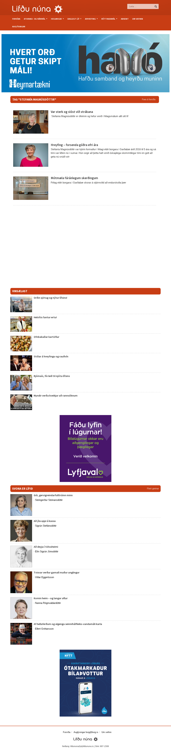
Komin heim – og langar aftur (51, 598)
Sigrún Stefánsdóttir (45, 525)
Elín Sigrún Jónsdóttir (46, 551)
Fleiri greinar (153, 488)
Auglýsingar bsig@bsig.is (86, 732)
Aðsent (125, 18)
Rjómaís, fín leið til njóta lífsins (52, 376)
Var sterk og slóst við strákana (72, 112)
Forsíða (16, 18)
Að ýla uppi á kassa (45, 521)
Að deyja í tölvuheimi (46, 546)
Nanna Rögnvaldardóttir (48, 603)
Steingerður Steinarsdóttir (49, 499)
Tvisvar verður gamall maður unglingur (56, 572)
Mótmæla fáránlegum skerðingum (74, 178)
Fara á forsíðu (148, 99)
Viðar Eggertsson (44, 577)
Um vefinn (137, 18)
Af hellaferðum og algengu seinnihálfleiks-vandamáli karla (68, 624)
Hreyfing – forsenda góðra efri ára (74, 145)
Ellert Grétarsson (44, 628)
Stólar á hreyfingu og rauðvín (51, 356)
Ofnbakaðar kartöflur (46, 336)
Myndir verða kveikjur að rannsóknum (55, 395)
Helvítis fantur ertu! (45, 317)
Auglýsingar (18, 26)
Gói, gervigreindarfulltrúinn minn (53, 495)
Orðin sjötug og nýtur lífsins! (50, 297)
